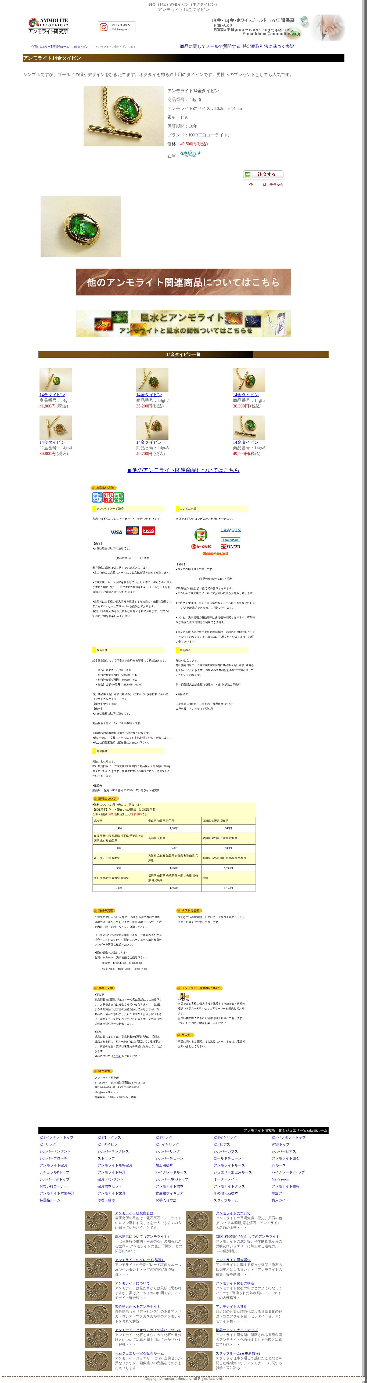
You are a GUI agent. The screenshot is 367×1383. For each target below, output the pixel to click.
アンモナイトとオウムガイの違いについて (148, 1330)
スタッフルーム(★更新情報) (238, 1353)
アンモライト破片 (53, 1165)
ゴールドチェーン (228, 1158)
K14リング (47, 1144)
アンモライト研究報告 (233, 1260)
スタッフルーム (226, 1200)
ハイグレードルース (171, 1172)
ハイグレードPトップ (288, 1172)
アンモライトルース (229, 1165)
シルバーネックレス (113, 1151)
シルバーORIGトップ (172, 1179)
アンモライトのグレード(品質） (140, 1260)
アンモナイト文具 (111, 1193)
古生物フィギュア (170, 1193)
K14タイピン (108, 1144)
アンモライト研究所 (259, 1130)
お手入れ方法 (166, 1200)
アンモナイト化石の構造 (235, 1283)
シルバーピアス (284, 1151)
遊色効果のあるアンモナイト (137, 1307)
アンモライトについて (233, 1213)
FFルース (279, 1165)
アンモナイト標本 (170, 1186)
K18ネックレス (109, 1137)
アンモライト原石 (286, 1158)
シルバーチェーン (170, 1158)
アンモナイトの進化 (231, 1307)
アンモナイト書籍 (286, 1186)
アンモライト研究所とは (134, 1213)
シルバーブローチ (53, 1158)
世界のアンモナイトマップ (237, 1330)
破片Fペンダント (111, 1179)
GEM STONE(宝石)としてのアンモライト (247, 1236)
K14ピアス (222, 1144)
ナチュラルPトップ (54, 1172)
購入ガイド (280, 1200)
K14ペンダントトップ (289, 1137)
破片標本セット (110, 1186)
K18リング (164, 1137)
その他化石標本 (226, 1193)
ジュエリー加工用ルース (233, 1172)
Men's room (280, 1179)
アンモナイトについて (132, 1283)
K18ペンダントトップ (56, 1137)
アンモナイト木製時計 (56, 1193)
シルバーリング (168, 1151)
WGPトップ (281, 1144)
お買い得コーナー (53, 1186)
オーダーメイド (226, 1179)
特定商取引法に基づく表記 (268, 46)
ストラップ (106, 1158)
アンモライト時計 (111, 1172)
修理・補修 (106, 1200)
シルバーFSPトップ (54, 1179)
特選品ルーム (49, 1200)
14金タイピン (80, 46)
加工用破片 (164, 1165)
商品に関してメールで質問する (210, 46)
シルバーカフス (226, 1151)
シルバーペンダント (55, 1151)
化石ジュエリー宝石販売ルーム (50, 46)
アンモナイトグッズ (229, 1186)
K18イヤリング (225, 1137)
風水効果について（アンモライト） (143, 1236)
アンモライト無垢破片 (115, 1165)
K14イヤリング (167, 1144)
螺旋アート (280, 1193)
